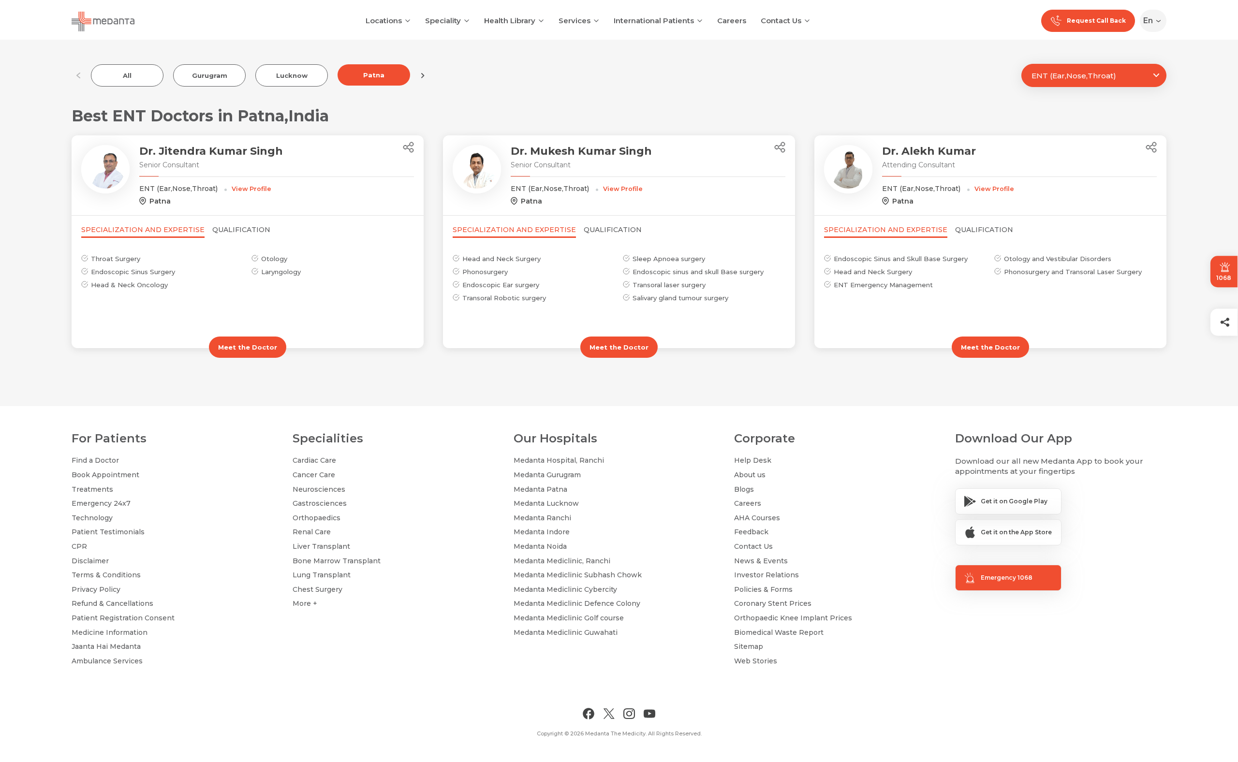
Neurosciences (319, 489)
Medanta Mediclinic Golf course (569, 618)
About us (750, 474)
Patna (373, 75)
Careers (731, 20)
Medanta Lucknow (546, 503)
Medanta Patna (540, 489)
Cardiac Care (314, 460)
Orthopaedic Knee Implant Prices (793, 618)
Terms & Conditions (106, 575)
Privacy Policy (96, 589)
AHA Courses (757, 517)
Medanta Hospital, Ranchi (559, 460)
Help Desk (752, 460)
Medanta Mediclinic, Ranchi (562, 561)
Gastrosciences (320, 503)
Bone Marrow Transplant (337, 561)
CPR (79, 546)
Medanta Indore (542, 532)
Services (574, 20)
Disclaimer (90, 561)
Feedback (751, 532)
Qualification (241, 229)
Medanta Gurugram (547, 474)
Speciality (443, 20)
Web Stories (755, 661)
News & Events (761, 561)
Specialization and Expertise (143, 229)
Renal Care (312, 532)
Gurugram (209, 75)
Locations (384, 20)
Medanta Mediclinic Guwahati (566, 632)
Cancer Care (314, 474)
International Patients (654, 20)
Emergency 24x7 (101, 503)
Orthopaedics (316, 517)
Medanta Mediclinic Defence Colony (577, 603)
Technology (92, 517)
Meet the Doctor (247, 347)
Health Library (509, 20)
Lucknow (292, 75)
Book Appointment (105, 474)
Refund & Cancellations (112, 603)
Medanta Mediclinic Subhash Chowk (578, 575)
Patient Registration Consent (123, 618)
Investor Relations (766, 575)
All (127, 75)
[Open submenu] (467, 20)
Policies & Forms (763, 589)
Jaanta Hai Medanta (106, 646)
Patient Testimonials (108, 532)
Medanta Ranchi (542, 517)
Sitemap (748, 646)
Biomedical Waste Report (779, 632)
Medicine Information (109, 632)
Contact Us (781, 20)
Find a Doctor (95, 460)
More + (305, 603)
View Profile (251, 188)
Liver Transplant (321, 546)
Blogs (744, 489)
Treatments (92, 489)
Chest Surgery (317, 589)
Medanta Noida (540, 546)
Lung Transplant (322, 575)
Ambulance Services (107, 661)
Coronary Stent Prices (772, 603)
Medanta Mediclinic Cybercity (565, 589)
